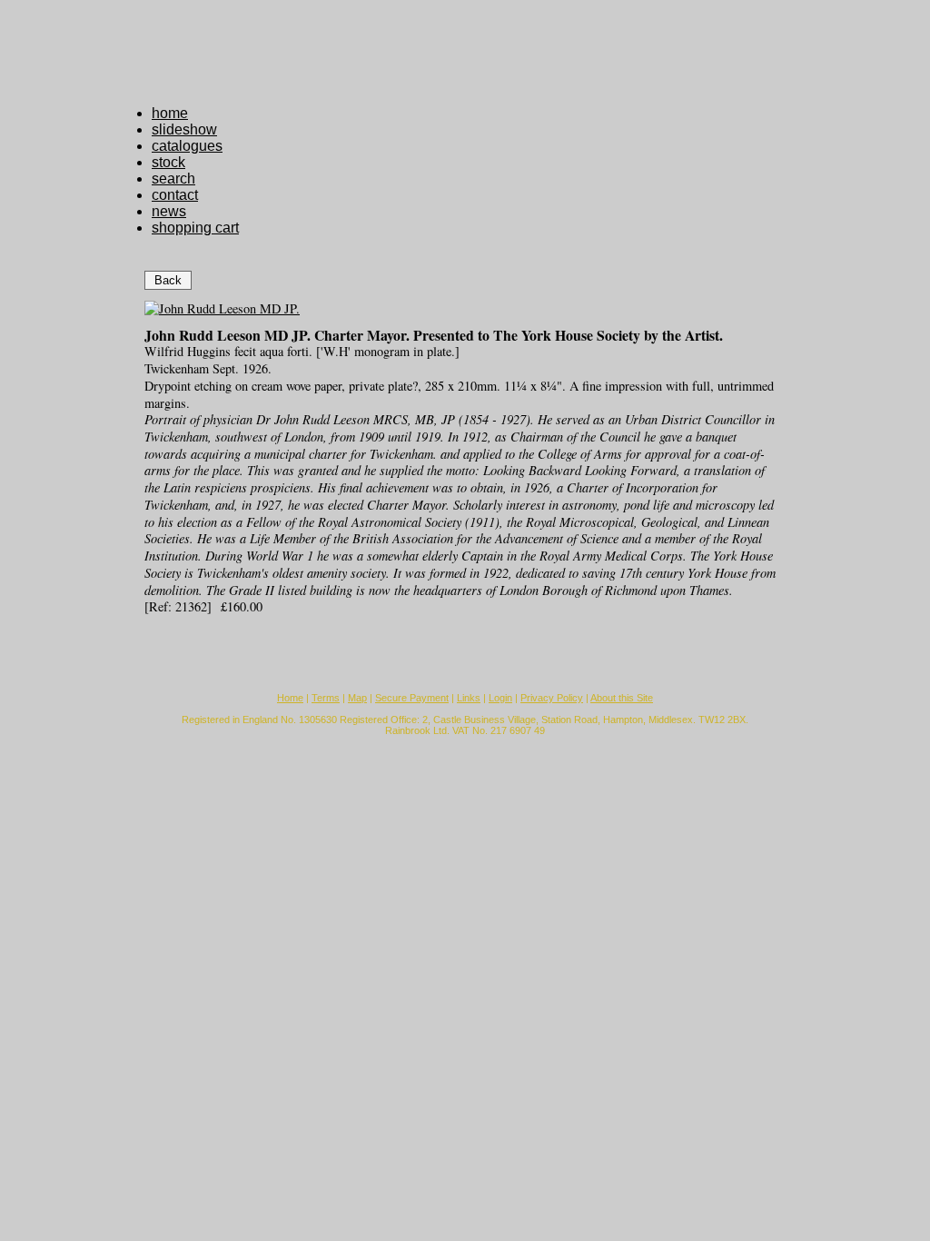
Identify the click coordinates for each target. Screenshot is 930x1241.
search (173, 178)
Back (168, 280)
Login (500, 697)
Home (290, 697)
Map (357, 697)
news (169, 211)
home (170, 113)
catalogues (187, 146)
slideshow (184, 129)
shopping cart (195, 227)
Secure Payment (412, 697)
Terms (326, 697)
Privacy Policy (551, 697)
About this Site (621, 697)
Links (468, 697)
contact (175, 195)
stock (168, 162)
